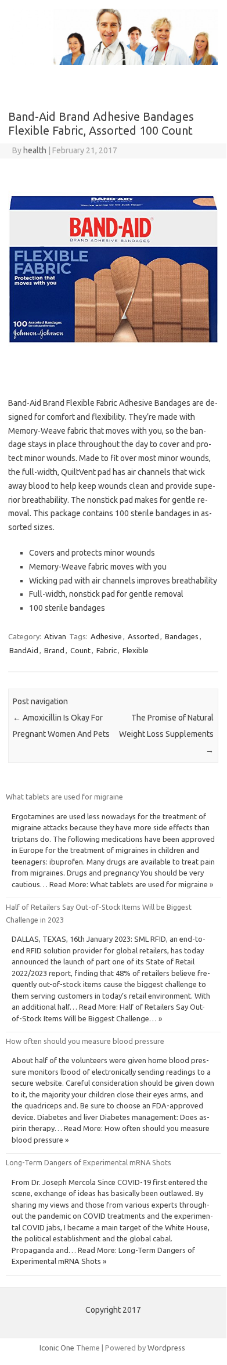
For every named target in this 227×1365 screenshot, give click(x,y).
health (34, 150)
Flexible (135, 650)
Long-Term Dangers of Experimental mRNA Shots (88, 1162)
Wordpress (166, 1348)
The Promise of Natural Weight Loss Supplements (166, 734)
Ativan (55, 636)
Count (80, 650)
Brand (54, 650)
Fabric (106, 650)
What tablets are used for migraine (64, 797)
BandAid (23, 650)
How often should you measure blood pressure (85, 1041)
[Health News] (113, 62)
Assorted (143, 636)
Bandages (182, 636)
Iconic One (56, 1348)
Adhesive (106, 636)
